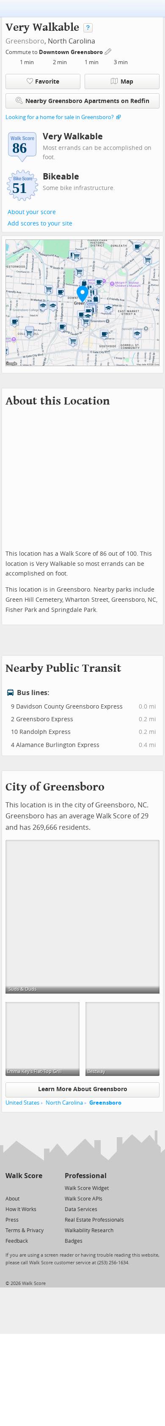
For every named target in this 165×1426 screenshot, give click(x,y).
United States (22, 1103)
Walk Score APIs (83, 1199)
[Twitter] (10, 1187)
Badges (73, 1241)
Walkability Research (89, 1230)
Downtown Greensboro (71, 52)
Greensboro (25, 41)
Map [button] (127, 81)
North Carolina (64, 1103)
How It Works (21, 1209)
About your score (32, 212)
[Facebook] (23, 1187)
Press (12, 1220)
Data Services (81, 1209)
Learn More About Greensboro (82, 1089)
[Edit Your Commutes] (108, 51)
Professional (86, 1176)
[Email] (36, 1187)
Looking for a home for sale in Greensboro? (60, 117)
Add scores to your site (40, 223)
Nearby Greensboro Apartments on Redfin (87, 101)
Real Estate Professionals (94, 1220)
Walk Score (24, 1176)
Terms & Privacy (25, 1230)
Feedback (17, 1241)
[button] (82, 294)
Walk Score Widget (87, 1188)
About (12, 1199)
